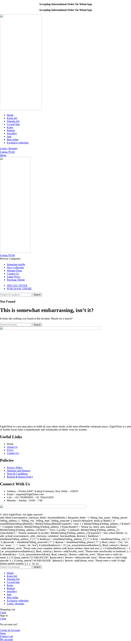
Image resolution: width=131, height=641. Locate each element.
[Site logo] (21, 109)
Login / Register (15, 603)
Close (3, 612)
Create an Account (10, 630)
